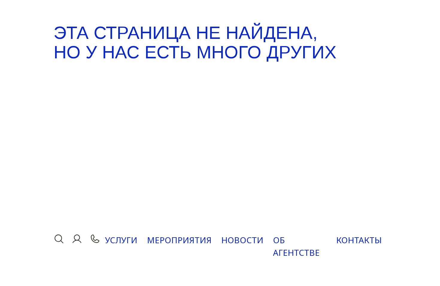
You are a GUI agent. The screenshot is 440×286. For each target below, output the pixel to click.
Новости (242, 240)
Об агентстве (296, 246)
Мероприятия (179, 240)
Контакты (359, 240)
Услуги (121, 240)
